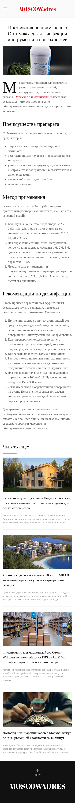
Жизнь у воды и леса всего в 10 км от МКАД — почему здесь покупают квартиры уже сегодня (36, 580)
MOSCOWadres (37, 8)
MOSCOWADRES (38, 786)
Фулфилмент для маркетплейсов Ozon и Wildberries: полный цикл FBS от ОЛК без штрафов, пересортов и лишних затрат (34, 657)
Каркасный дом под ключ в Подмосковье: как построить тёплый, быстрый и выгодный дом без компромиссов (36, 503)
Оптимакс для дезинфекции (33, 97)
